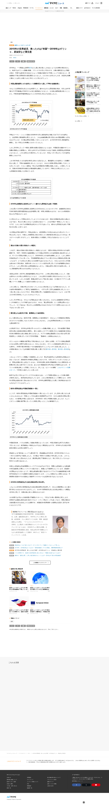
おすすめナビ (87, 8)
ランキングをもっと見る (81, 116)
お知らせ (9, 777)
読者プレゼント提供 (11, 781)
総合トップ (8, 8)
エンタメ (52, 8)
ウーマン (32, 8)
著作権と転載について (12, 779)
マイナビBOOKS (96, 8)
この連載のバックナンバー (40, 562)
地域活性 (65, 8)
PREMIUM (25, 8)
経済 (30, 68)
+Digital (20, 8)
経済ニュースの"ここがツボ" (23, 45)
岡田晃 (14, 57)
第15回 (54, 349)
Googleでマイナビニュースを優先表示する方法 (54, 11)
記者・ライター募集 (51, 783)
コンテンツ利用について (32, 781)
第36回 (66, 349)
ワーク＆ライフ (39, 8)
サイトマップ (30, 779)
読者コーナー (79, 8)
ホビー (56, 8)
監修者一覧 (29, 788)
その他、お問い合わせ (12, 785)
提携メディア (50, 781)
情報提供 (29, 785)
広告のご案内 (10, 783)
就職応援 (46, 8)
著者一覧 (9, 788)
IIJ (71, 8)
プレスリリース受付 (51, 779)
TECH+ (14, 8)
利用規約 (29, 777)
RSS (28, 783)
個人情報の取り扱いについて (53, 777)
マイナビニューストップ (12, 753)
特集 (61, 8)
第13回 (48, 349)
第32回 (60, 349)
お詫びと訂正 (50, 785)
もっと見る (77, 121)
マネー (29, 753)
